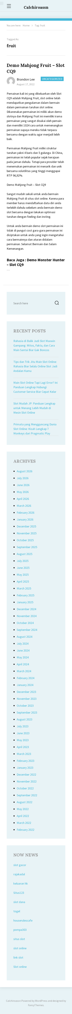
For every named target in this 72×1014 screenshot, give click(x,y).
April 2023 (23, 747)
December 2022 (26, 774)
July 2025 (22, 561)
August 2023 (24, 719)
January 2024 (25, 685)
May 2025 (23, 575)
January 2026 (25, 519)
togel (16, 911)
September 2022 (27, 795)
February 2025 (25, 595)
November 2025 (27, 533)
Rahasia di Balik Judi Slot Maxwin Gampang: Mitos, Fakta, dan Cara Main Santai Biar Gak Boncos (34, 345)
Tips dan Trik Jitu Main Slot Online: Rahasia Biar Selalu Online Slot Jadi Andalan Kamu (35, 366)
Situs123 (18, 893)
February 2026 (25, 512)
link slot (18, 957)
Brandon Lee (26, 79)
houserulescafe (22, 920)
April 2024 (23, 664)
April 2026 (23, 499)
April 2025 (23, 581)
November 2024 (27, 616)
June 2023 (23, 733)
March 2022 (24, 823)
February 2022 (25, 830)
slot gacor (19, 865)
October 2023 (25, 705)
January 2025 (25, 602)
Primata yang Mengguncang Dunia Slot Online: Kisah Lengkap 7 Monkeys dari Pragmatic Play (34, 428)
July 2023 (22, 726)
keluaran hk (20, 883)
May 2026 (23, 492)
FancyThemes (36, 1005)
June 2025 (23, 568)
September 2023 (27, 712)
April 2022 (23, 816)
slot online (19, 948)
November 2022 (27, 781)
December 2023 (26, 692)
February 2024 (25, 678)
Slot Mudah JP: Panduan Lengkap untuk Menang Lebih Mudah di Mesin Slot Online (34, 407)
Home (26, 25)
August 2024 (24, 637)
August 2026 (24, 471)
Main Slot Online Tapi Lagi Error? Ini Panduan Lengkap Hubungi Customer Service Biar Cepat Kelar (35, 387)
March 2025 (24, 588)
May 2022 (23, 809)
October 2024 (25, 623)
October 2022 (25, 788)
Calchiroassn (36, 7)
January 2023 (25, 768)
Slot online (20, 967)
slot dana (19, 902)
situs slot (19, 939)
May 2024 (23, 657)
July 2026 (22, 478)
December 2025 (26, 526)
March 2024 (24, 671)
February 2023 (25, 761)
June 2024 (23, 650)
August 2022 (24, 802)
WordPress (41, 1000)
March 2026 (24, 506)
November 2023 (27, 699)
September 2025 (27, 547)
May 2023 (23, 740)
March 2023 (24, 754)
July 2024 (22, 643)
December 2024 (26, 609)
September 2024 (27, 630)
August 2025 (24, 554)
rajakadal (19, 874)
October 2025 (25, 540)
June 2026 (23, 485)
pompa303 (20, 930)
